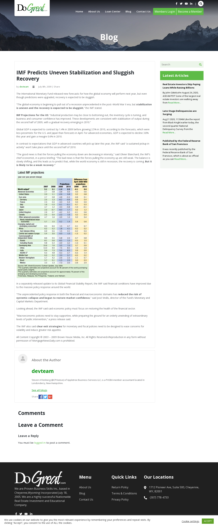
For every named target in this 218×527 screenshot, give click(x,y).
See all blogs (39, 390)
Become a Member (190, 11)
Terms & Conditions (124, 493)
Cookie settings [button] (190, 521)
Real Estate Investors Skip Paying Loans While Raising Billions (181, 86)
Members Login (165, 11)
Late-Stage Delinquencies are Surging (180, 112)
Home (79, 11)
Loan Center (112, 11)
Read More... (174, 102)
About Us (94, 11)
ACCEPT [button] (208, 521)
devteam (24, 86)
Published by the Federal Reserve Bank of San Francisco (181, 142)
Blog (128, 11)
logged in (40, 442)
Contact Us (143, 11)
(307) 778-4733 (159, 497)
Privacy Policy (120, 499)
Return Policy (120, 487)
